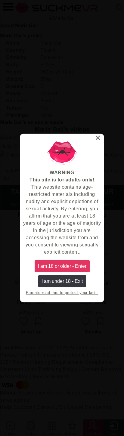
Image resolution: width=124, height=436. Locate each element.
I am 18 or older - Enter (62, 265)
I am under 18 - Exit (62, 281)
